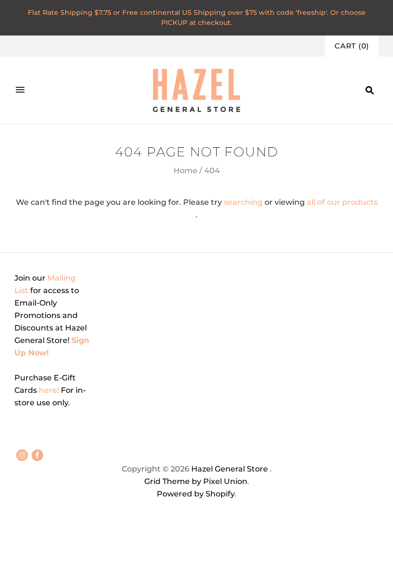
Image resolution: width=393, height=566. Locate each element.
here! (50, 390)
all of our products (342, 202)
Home (185, 170)
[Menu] (20, 90)
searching (243, 202)
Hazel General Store (229, 468)
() (352, 46)
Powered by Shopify (195, 493)
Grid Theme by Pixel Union (195, 481)
